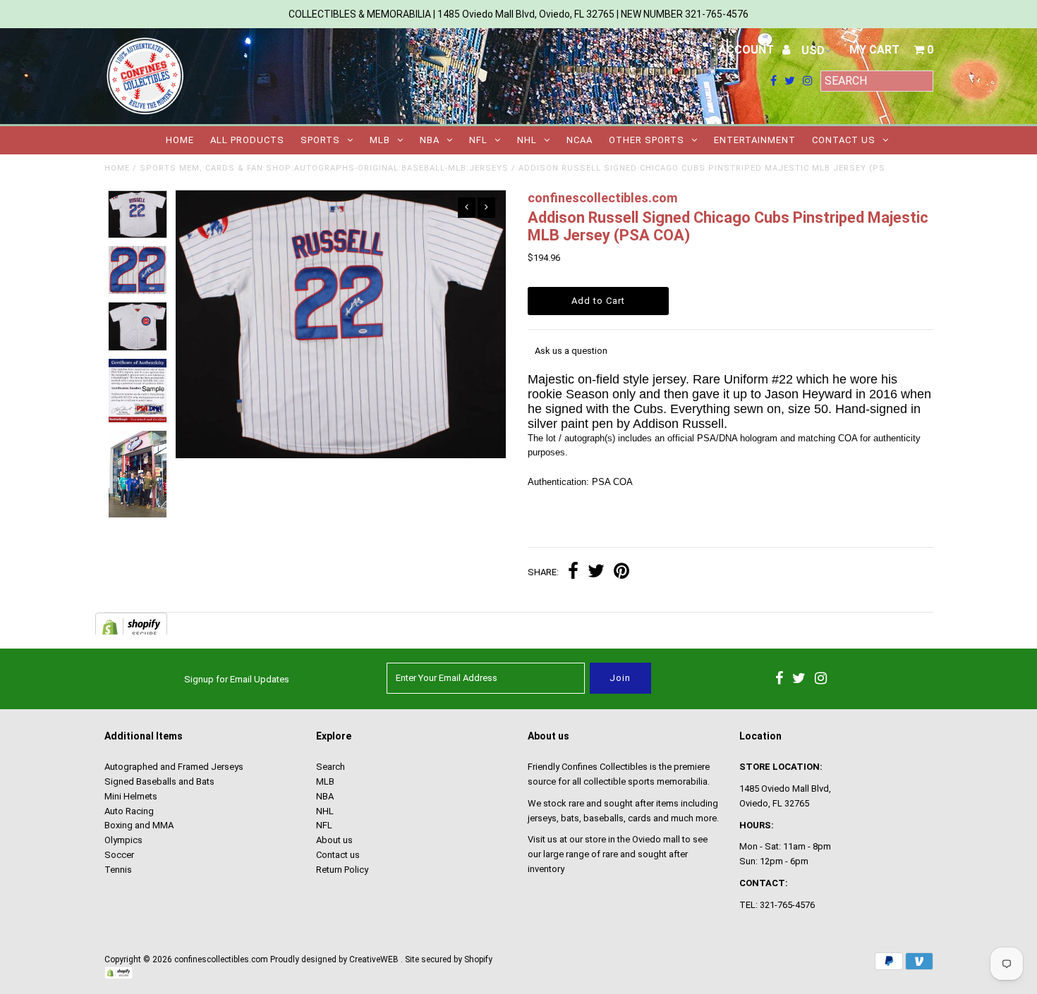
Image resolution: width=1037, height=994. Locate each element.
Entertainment (755, 140)
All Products (247, 140)
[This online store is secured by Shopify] (118, 976)
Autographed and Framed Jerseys (173, 766)
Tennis (118, 869)
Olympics (123, 840)
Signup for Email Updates (236, 679)
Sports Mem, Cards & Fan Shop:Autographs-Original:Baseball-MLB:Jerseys (324, 168)
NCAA (579, 140)
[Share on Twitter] (596, 573)
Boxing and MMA (139, 825)
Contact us (843, 140)
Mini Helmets (130, 796)
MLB (380, 140)
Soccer (119, 854)
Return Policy (342, 869)
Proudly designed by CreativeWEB (334, 959)
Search (330, 766)
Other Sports (646, 140)
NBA (429, 140)
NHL (527, 140)
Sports (320, 140)
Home (180, 140)
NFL (478, 140)
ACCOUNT (748, 49)
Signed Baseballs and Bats (159, 781)
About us (334, 840)
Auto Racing (129, 811)
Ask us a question (571, 350)
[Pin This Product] (621, 573)
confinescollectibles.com (221, 959)
